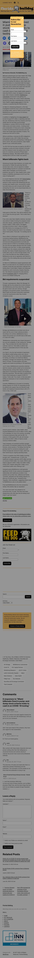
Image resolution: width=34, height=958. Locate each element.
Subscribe (15, 46)
